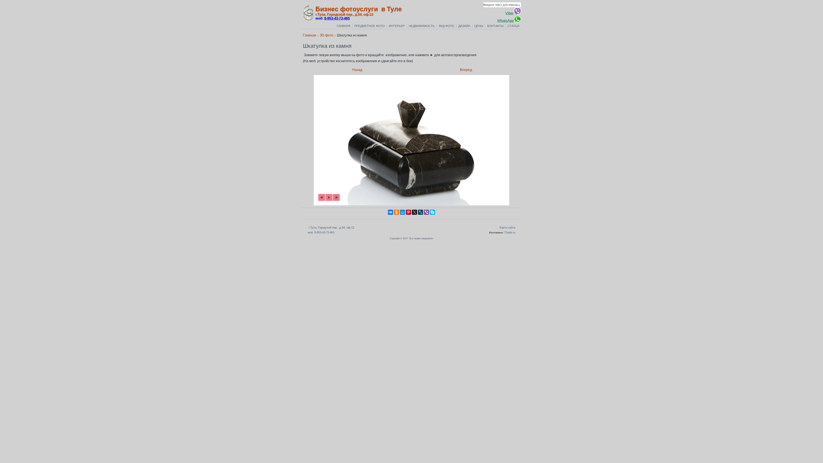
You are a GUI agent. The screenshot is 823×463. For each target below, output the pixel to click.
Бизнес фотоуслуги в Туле (358, 8)
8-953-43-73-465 (324, 232)
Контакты (495, 26)
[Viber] (426, 212)
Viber (509, 13)
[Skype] (432, 212)
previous (321, 197)
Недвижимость (422, 26)
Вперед (466, 70)
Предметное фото (369, 26)
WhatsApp (505, 20)
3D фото (326, 35)
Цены (478, 26)
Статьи (513, 26)
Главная (343, 26)
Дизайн (464, 26)
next (336, 197)
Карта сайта (507, 227)
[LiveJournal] (420, 212)
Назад (357, 70)
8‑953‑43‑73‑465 (337, 18)
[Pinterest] (408, 212)
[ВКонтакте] (390, 212)
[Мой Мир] (402, 212)
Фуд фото (446, 26)
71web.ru (509, 232)
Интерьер (397, 26)
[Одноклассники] (396, 212)
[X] (414, 212)
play (329, 197)
